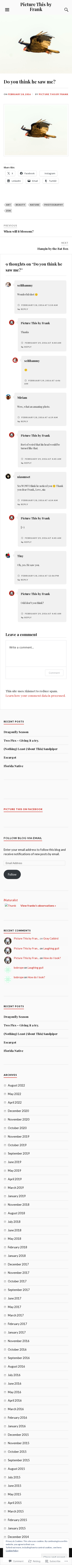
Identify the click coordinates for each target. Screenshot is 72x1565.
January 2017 (17, 1332)
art (8, 205)
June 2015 (14, 1485)
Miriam (22, 397)
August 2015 (16, 1469)
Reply (24, 309)
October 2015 (17, 1451)
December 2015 (18, 1435)
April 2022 (15, 1102)
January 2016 (17, 1426)
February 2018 (17, 1247)
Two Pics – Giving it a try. (21, 740)
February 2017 (17, 1324)
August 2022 (16, 1085)
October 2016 (17, 1349)
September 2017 (19, 1290)
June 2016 (14, 1383)
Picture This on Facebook (23, 809)
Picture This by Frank (36, 6)
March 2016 (16, 1409)
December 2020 (18, 1111)
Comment (54, 672)
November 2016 (18, 1341)
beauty (20, 205)
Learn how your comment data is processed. (36, 695)
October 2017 (17, 1281)
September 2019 (19, 1153)
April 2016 (15, 1400)
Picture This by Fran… (26, 938)
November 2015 (18, 1443)
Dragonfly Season (16, 732)
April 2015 (15, 1503)
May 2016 (14, 1392)
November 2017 (18, 1272)
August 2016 (16, 1366)
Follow (12, 874)
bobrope (19, 967)
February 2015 (17, 1520)
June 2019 (14, 1162)
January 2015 (17, 1528)
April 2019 (15, 1179)
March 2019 (16, 1187)
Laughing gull (51, 948)
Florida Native (13, 766)
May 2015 (14, 1494)
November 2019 (18, 1136)
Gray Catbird (50, 938)
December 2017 (18, 1264)
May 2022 (14, 1094)
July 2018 (14, 1222)
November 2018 (18, 1204)
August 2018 (16, 1213)
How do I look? (52, 958)
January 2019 (17, 1196)
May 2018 (14, 1238)
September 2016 (19, 1358)
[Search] (62, 10)
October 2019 (17, 1145)
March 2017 (16, 1315)
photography (53, 205)
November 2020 (18, 1119)
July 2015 (14, 1477)
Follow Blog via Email (23, 838)
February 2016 (17, 1417)
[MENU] (7, 10)
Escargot (10, 757)
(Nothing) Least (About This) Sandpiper (31, 749)
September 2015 (19, 1460)
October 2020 (17, 1128)
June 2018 (14, 1230)
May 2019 (14, 1170)
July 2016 (14, 1375)
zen (8, 211)
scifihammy (25, 285)
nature (34, 205)
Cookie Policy (12, 1550)
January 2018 (17, 1256)
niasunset (23, 477)
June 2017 (14, 1298)
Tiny (20, 556)
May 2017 (14, 1307)
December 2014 (18, 1537)
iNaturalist (11, 900)
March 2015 (16, 1511)
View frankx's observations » (38, 905)
